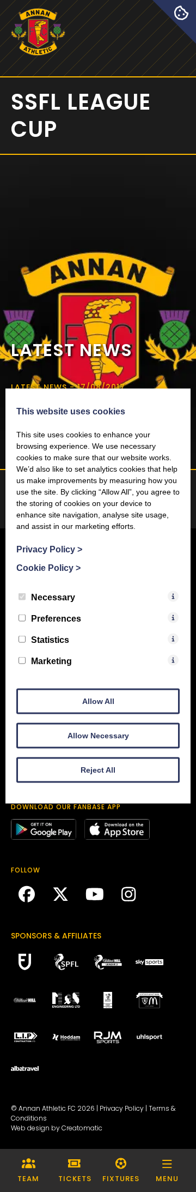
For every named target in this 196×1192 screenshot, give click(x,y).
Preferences (56, 618)
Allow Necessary (98, 735)
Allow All (98, 701)
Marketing (51, 661)
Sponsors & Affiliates (56, 935)
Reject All (98, 770)
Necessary (53, 597)
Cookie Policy (48, 568)
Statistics (50, 640)
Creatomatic (82, 1128)
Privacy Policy (122, 1108)
